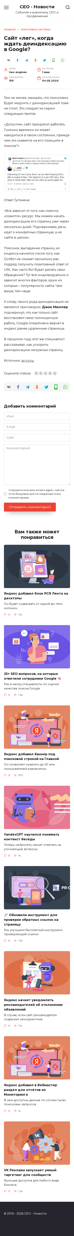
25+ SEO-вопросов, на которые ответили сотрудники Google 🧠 (32, 676)
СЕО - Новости (37, 6)
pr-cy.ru (28, 360)
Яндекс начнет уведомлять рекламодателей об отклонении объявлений (33, 1004)
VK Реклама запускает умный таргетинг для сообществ (30, 1172)
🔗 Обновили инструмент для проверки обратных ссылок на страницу (31, 919)
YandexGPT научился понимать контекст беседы (31, 837)
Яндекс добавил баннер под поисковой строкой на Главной (31, 756)
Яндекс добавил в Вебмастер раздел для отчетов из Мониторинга (30, 1089)
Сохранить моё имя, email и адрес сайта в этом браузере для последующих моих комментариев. (36, 494)
